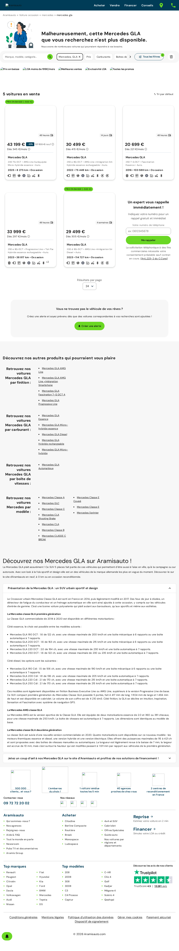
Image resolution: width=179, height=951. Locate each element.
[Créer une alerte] (7, 936)
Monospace (71, 839)
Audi (9, 899)
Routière (70, 830)
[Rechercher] (50, 57)
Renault (11, 872)
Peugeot (11, 876)
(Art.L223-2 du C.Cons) (154, 258)
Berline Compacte (76, 825)
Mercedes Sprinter (88, 512)
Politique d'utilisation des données (90, 917)
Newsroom (12, 843)
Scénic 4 (109, 895)
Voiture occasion (29, 15)
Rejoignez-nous (15, 830)
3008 (68, 886)
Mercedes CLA (50, 524)
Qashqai (109, 899)
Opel (9, 886)
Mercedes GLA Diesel (54, 434)
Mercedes (45, 895)
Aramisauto (9, 15)
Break (68, 834)
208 (67, 872)
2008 (68, 876)
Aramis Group (14, 853)
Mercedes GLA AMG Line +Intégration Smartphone (52, 381)
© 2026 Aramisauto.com (89, 934)
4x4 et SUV (111, 821)
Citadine (70, 821)
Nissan (10, 904)
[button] (79, 56)
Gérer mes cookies (130, 917)
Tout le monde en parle (20, 839)
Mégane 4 (110, 890)
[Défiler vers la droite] (130, 56)
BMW (42, 890)
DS (41, 904)
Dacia (9, 890)
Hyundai (44, 876)
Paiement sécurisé (158, 917)
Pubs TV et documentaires (22, 848)
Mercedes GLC (50, 503)
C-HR (107, 872)
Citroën (10, 881)
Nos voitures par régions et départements (114, 842)
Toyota (43, 899)
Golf (106, 881)
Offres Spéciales (114, 830)
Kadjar (108, 886)
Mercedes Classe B (53, 530)
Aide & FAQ (13, 834)
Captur (69, 899)
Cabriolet (110, 825)
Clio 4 (107, 876)
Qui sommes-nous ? (18, 821)
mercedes (47, 15)
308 (67, 881)
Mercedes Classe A (53, 497)
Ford (42, 886)
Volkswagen (13, 895)
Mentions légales (53, 917)
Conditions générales (23, 917)
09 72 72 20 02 (16, 803)
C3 (66, 890)
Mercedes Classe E (88, 506)
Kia (41, 881)
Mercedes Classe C (53, 509)
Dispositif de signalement (91, 921)
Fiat (41, 872)
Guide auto (111, 834)
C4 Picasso (71, 895)
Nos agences (13, 825)
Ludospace (71, 843)
